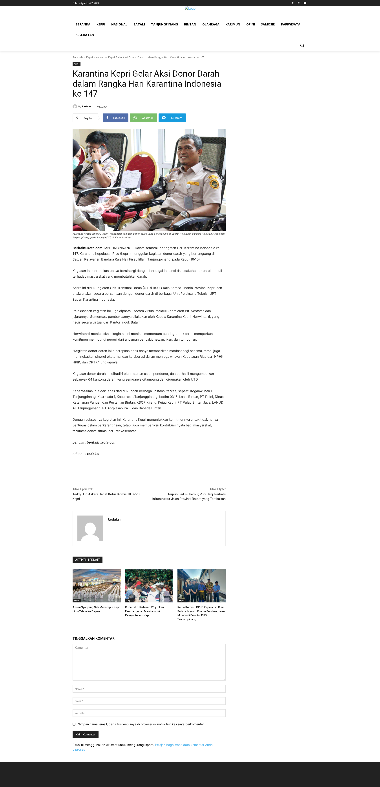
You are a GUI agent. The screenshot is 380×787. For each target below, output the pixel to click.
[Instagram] (298, 3)
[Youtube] (304, 3)
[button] (302, 45)
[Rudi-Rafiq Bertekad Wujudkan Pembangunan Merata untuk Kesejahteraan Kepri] (149, 585)
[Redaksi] (75, 106)
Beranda (78, 57)
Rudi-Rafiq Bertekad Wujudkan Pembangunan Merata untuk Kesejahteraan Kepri (144, 611)
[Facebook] (292, 3)
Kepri (89, 57)
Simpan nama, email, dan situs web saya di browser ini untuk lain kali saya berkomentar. (141, 724)
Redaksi (87, 106)
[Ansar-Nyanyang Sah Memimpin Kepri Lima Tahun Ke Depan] (97, 585)
